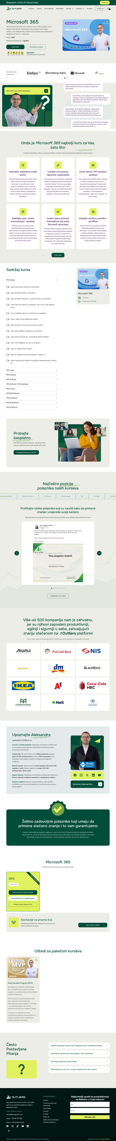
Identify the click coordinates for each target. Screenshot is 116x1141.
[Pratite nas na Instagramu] (12, 1126)
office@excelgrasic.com (14, 1114)
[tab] (51, 588)
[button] (31, 280)
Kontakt (89, 9)
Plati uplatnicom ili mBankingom (23, 898)
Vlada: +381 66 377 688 (14, 1118)
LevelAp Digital (104, 1139)
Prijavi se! (89, 1117)
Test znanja (47, 1108)
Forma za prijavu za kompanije (49, 1104)
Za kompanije (48, 9)
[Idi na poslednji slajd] (16, 553)
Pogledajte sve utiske (58, 596)
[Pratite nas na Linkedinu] (28, 1126)
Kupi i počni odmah (93, 925)
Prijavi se (105, 3)
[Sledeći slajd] (99, 553)
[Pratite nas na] (75, 775)
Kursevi (39, 9)
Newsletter (60, 9)
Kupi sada (15, 47)
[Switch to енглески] (9, 1131)
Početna (31, 9)
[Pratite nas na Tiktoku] (17, 1126)
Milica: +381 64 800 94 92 (15, 1122)
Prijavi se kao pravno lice (23, 904)
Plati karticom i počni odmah (23, 892)
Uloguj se (100, 9)
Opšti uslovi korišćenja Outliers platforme (50, 1121)
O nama (45, 1111)
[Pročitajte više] (34, 73)
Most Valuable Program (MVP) (20, 983)
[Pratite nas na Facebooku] (7, 1126)
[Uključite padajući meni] (72, 8)
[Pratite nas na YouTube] (23, 1126)
